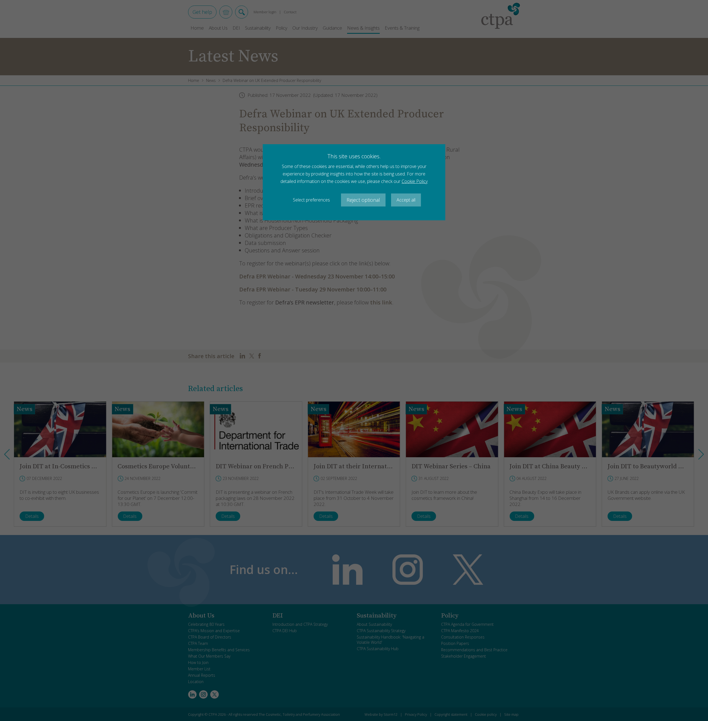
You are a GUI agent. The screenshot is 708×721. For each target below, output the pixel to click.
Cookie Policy (415, 181)
